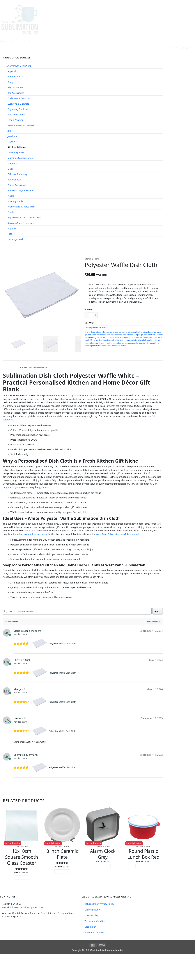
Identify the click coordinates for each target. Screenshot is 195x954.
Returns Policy (92, 903)
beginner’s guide (12, 487)
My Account (107, 53)
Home (17, 53)
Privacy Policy (106, 903)
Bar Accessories (15, 92)
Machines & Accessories (20, 157)
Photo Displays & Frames (20, 190)
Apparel (11, 71)
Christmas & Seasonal (18, 98)
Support (73, 53)
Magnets (12, 163)
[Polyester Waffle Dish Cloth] (40, 643)
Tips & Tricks (56, 53)
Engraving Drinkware (18, 109)
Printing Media (15, 201)
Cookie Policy (92, 915)
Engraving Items (16, 114)
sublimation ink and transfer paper (29, 534)
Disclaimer (90, 926)
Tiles (9, 233)
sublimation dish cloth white (107, 340)
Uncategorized (15, 239)
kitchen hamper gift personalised (141, 334)
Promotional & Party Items (21, 206)
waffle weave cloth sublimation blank (110, 343)
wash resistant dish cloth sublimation (143, 343)
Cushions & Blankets (18, 103)
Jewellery (12, 136)
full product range (97, 573)
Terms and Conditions (96, 921)
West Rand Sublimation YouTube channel (117, 534)
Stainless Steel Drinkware (20, 222)
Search (157, 611)
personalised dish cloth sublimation (124, 337)
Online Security (93, 909)
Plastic (10, 195)
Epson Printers (15, 119)
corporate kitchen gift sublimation (133, 332)
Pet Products (14, 179)
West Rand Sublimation (116, 345)
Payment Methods (94, 932)
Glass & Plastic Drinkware (20, 125)
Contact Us (90, 53)
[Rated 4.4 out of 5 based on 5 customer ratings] (124, 270)
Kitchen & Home (16, 147)
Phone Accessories (17, 184)
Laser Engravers (15, 152)
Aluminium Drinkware (19, 65)
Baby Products (15, 76)
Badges (11, 82)
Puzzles (11, 212)
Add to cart (110, 314)
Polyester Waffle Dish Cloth (62, 643)
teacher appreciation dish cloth (133, 340)
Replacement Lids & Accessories (24, 217)
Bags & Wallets (15, 87)
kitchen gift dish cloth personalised (111, 334)
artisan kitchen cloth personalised (103, 332)
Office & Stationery (17, 174)
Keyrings (12, 141)
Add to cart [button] (21, 877)
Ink (9, 130)
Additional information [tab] (33, 367)
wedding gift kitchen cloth (95, 345)
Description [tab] (11, 367)
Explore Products (33, 53)
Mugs (10, 168)
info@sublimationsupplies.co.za (26, 907)
